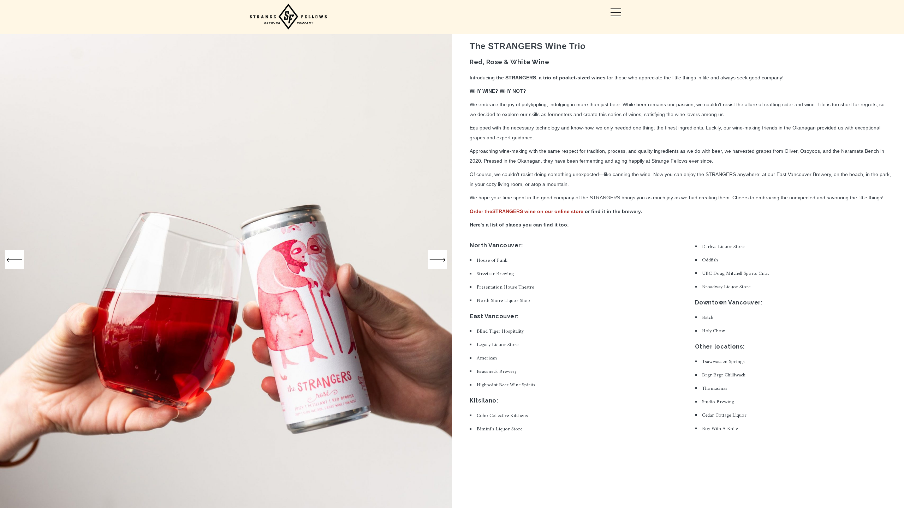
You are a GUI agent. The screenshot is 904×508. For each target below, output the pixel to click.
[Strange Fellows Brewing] (288, 17)
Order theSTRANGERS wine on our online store (526, 211)
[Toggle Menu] (616, 12)
